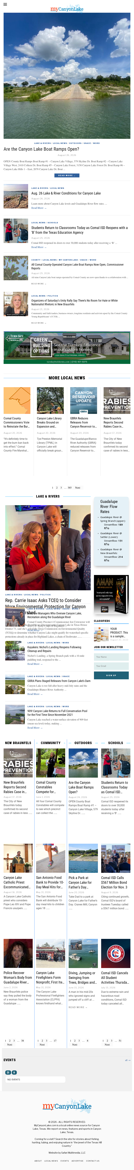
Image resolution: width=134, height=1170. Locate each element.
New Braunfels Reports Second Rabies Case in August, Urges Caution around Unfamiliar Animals (115, 428)
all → (127, 1060)
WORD (96, 143)
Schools (53, 223)
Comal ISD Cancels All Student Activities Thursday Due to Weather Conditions (114, 982)
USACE (87, 143)
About (38, 1161)
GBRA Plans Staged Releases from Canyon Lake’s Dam (59, 681)
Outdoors (75, 143)
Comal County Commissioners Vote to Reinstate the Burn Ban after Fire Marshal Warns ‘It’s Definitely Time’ (16, 428)
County (36, 260)
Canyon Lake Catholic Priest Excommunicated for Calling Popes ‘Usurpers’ (16, 887)
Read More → (66, 175)
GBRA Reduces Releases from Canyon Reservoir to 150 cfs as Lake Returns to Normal (82, 426)
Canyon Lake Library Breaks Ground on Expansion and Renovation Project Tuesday (49, 426)
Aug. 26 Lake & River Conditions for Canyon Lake (66, 193)
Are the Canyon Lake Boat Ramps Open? (41, 149)
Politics (53, 296)
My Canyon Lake (68, 260)
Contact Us (93, 1161)
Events (65, 1161)
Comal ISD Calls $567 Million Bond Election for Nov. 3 (114, 882)
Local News (60, 143)
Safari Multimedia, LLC (73, 1152)
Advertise (78, 1161)
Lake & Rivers (42, 143)
